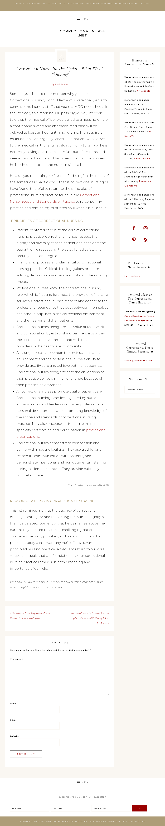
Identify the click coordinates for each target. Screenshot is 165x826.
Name (13, 703)
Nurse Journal (142, 158)
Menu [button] (85, 19)
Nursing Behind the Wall (138, 360)
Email (13, 719)
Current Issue (132, 276)
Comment (16, 659)
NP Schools (143, 90)
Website (14, 736)
